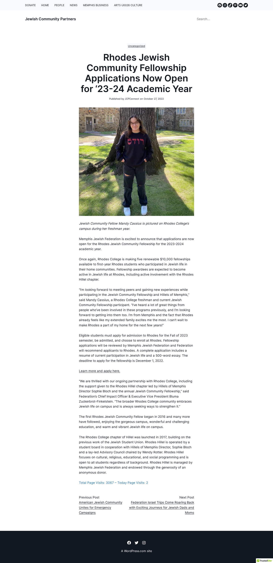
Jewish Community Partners (50, 19)
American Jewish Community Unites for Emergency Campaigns (100, 507)
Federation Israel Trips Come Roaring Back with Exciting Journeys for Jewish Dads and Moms (161, 507)
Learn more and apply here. (99, 371)
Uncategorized (136, 46)
